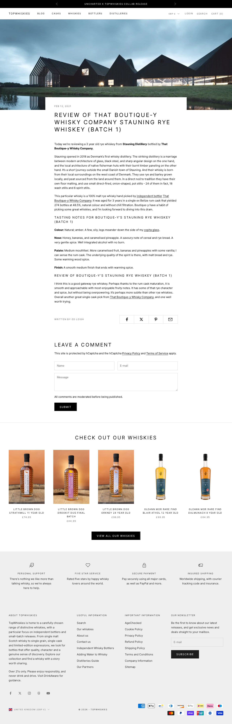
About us (82, 635)
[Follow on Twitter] (20, 693)
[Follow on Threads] (39, 693)
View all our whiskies (116, 535)
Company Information (138, 660)
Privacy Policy (131, 353)
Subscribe (185, 654)
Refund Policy (134, 641)
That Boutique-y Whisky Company (132, 297)
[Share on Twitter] (141, 319)
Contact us (84, 641)
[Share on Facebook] (127, 319)
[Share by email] (170, 319)
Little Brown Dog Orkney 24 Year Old (115, 511)
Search (81, 623)
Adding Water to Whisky (92, 654)
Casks (56, 13)
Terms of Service (157, 353)
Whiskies (74, 13)
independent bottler (149, 196)
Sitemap (130, 667)
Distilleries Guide (88, 660)
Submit (66, 406)
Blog (41, 13)
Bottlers (95, 13)
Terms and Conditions (139, 654)
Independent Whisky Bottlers (95, 648)
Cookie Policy (133, 629)
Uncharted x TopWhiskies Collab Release (115, 4)
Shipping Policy (135, 648)
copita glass (151, 230)
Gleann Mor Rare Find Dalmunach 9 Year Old (205, 511)
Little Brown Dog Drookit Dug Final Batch (71, 513)
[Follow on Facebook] (10, 693)
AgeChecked (133, 623)
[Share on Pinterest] (156, 319)
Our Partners (85, 667)
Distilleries (119, 13)
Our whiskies (85, 629)
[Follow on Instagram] (29, 693)
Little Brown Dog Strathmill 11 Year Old (26, 511)
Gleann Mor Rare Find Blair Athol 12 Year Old (161, 511)
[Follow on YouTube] (48, 693)
